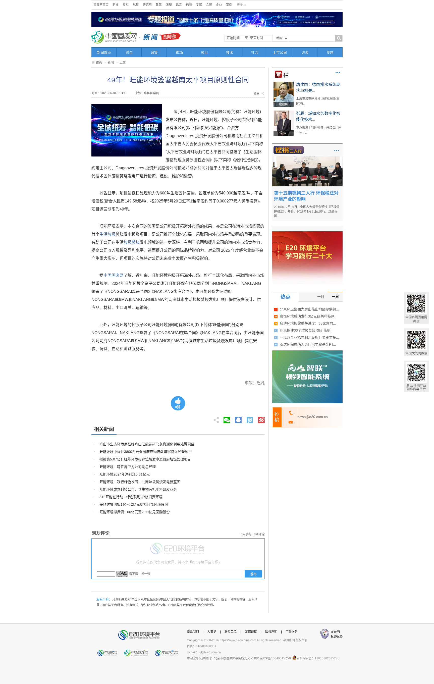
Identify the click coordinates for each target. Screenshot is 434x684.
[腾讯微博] (250, 418)
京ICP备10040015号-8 (275, 658)
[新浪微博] (261, 418)
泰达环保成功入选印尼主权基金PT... (308, 344)
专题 (330, 52)
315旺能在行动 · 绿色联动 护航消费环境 (130, 497)
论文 (179, 5)
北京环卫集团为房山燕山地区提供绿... (309, 309)
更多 (338, 72)
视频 (136, 5)
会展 (209, 5)
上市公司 (280, 52)
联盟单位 (231, 632)
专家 (199, 5)
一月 (320, 297)
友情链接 (251, 632)
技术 (229, 52)
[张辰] (284, 112)
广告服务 (292, 632)
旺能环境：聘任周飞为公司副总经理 (127, 467)
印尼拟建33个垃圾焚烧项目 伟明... (307, 330)
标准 (189, 5)
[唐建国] (284, 83)
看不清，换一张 (139, 574)
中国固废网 (113, 275)
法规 (169, 5)
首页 (99, 62)
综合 (129, 52)
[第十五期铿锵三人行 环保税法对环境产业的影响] (307, 158)
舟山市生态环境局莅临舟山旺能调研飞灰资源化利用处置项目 (146, 444)
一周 (335, 297)
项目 (204, 52)
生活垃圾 (107, 234)
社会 (254, 52)
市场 (179, 52)
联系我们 (193, 632)
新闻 (116, 5)
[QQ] (238, 418)
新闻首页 (104, 52)
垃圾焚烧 (132, 242)
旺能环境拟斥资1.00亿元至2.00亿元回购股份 (134, 512)
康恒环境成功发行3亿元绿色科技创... (309, 316)
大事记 (211, 632)
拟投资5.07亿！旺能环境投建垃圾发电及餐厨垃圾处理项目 (145, 459)
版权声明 (271, 632)
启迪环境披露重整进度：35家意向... (308, 323)
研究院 (147, 5)
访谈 (304, 52)
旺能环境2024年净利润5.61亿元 (124, 474)
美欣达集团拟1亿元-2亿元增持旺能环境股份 (133, 504)
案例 (229, 5)
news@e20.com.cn (312, 417)
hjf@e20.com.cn (210, 652)
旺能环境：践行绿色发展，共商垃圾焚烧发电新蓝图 (139, 482)
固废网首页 (100, 5)
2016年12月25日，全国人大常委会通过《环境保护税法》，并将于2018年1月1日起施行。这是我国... (306, 211)
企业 (219, 5)
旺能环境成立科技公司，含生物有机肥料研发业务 (138, 489)
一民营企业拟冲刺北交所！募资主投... (309, 337)
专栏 (126, 5)
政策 (159, 5)
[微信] (227, 418)
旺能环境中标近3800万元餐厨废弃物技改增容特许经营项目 (145, 452)
